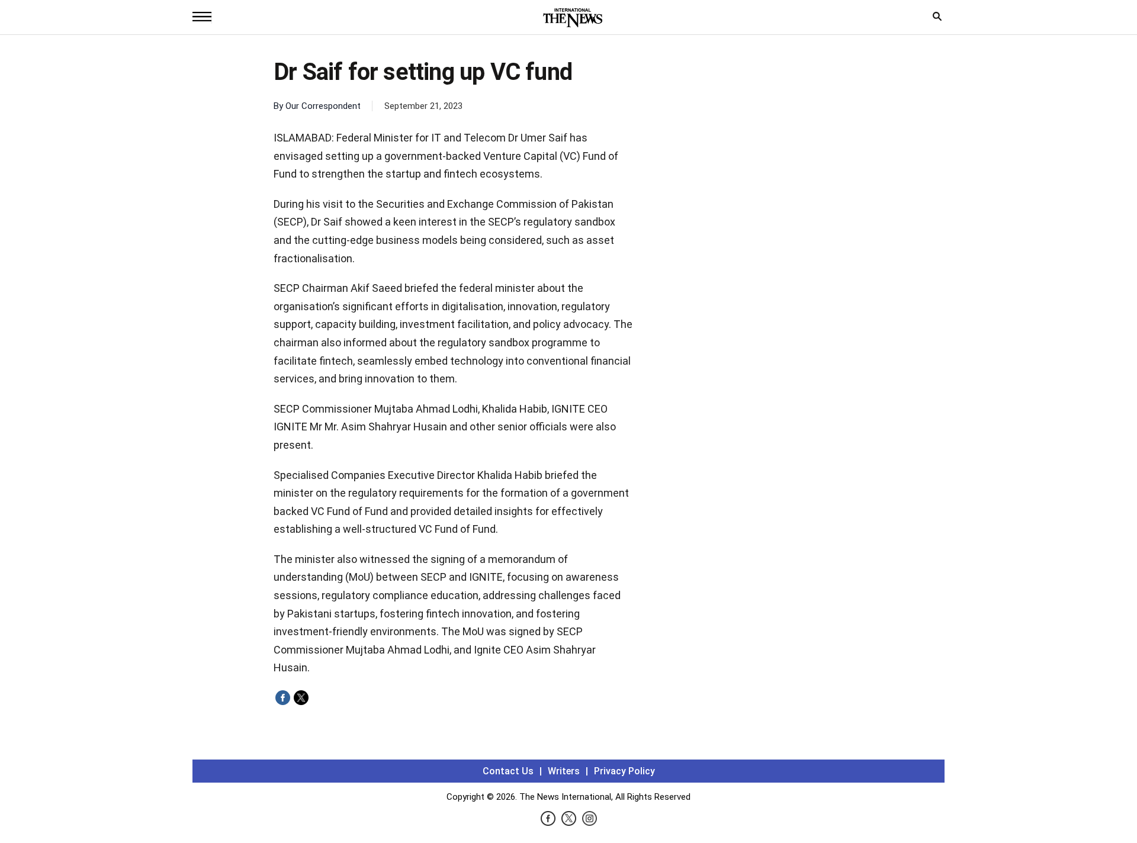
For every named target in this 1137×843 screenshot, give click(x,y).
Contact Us (508, 771)
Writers (564, 771)
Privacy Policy (624, 771)
